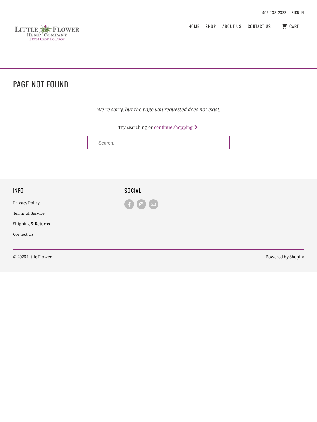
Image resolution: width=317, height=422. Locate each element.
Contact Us (259, 26)
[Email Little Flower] (153, 204)
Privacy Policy (26, 202)
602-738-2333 (274, 12)
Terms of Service (29, 213)
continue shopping (174, 127)
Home (194, 26)
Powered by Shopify (285, 257)
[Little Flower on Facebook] (129, 204)
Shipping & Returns (31, 223)
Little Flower (39, 257)
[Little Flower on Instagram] (141, 204)
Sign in (298, 12)
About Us (231, 26)
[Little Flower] (47, 34)
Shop (211, 26)
